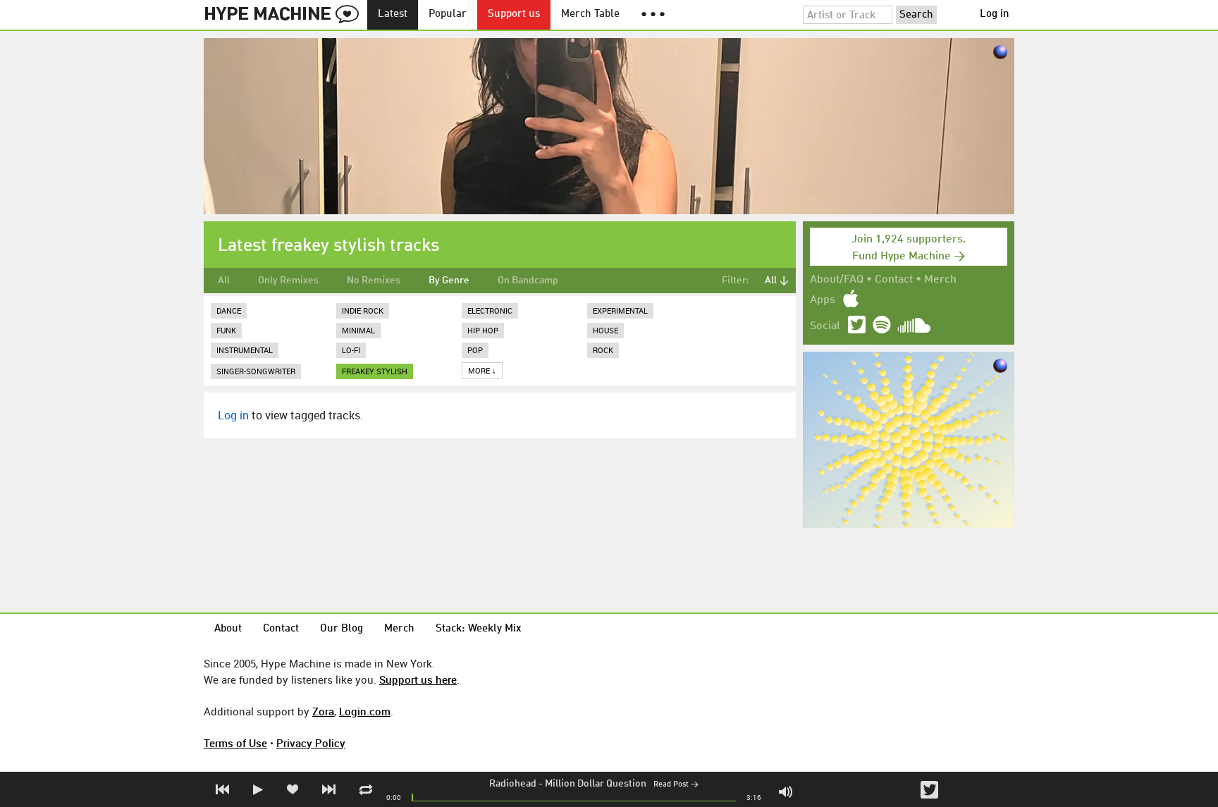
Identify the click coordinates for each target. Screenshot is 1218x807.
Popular (448, 14)
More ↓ (482, 370)
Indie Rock (362, 310)
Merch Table (590, 14)
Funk (226, 330)
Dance (228, 310)
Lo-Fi (351, 350)
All (224, 280)
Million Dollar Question (595, 784)
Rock (603, 350)
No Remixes (373, 280)
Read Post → (676, 785)
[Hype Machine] (285, 15)
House (605, 330)
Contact (894, 279)
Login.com (364, 711)
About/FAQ (836, 279)
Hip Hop (482, 330)
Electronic (489, 310)
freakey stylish (374, 371)
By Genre (449, 280)
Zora (323, 711)
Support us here (418, 679)
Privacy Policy (310, 743)
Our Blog (341, 629)
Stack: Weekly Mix (479, 629)
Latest (392, 14)
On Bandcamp (528, 280)
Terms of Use (235, 743)
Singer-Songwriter (255, 371)
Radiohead (512, 784)
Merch (940, 279)
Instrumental (244, 350)
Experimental (620, 310)
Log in (994, 14)
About (228, 629)
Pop (475, 350)
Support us (514, 14)
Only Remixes (288, 280)
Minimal (358, 330)
